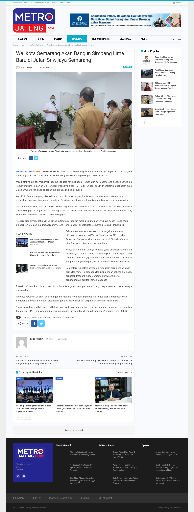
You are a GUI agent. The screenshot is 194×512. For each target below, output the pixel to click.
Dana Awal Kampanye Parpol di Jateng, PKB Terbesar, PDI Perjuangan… (166, 59)
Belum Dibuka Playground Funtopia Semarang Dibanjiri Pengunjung (166, 98)
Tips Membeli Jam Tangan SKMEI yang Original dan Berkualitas (166, 111)
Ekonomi (22, 39)
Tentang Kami (65, 3)
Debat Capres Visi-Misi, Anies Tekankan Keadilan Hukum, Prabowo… (125, 480)
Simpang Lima (69, 317)
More (144, 39)
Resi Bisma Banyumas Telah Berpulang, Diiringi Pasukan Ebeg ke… (165, 72)
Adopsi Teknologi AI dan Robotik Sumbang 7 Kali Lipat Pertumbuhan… (125, 467)
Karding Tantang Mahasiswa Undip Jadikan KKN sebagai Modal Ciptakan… (44, 241)
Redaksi (55, 3)
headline (26, 317)
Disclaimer (17, 3)
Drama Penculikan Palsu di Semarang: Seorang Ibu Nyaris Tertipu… (124, 454)
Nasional (77, 39)
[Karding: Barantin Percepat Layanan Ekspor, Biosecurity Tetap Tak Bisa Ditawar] (22, 255)
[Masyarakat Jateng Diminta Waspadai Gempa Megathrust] (62, 455)
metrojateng (57, 317)
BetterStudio (176, 508)
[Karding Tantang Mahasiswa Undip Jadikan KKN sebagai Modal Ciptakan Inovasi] (22, 242)
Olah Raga (125, 39)
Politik (58, 39)
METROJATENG (25, 171)
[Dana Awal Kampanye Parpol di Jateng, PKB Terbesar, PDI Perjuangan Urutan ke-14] (147, 60)
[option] (159, 87)
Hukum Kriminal (100, 39)
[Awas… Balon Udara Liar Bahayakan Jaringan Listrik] (147, 455)
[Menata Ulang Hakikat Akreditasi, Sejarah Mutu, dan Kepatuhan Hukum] (22, 268)
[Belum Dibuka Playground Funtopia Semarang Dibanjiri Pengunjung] (147, 99)
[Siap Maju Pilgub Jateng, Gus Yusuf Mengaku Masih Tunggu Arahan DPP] (62, 481)
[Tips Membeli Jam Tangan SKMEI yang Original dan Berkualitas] (147, 112)
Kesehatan (100, 378)
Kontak (26, 3)
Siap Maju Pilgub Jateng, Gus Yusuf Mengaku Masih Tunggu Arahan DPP (82, 480)
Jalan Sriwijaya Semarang (41, 317)
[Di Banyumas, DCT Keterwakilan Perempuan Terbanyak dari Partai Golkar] (147, 86)
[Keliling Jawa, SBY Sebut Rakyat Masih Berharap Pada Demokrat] (147, 481)
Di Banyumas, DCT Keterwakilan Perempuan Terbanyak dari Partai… (165, 85)
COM (37, 171)
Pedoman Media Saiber (40, 3)
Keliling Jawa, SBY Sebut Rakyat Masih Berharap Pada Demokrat (168, 480)
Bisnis (41, 39)
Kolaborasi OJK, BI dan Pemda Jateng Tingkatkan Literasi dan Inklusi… (167, 467)
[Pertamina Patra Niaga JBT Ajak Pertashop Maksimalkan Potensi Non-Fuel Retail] (62, 468)
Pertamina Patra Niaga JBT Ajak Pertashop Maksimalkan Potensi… (82, 467)
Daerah (20, 378)
